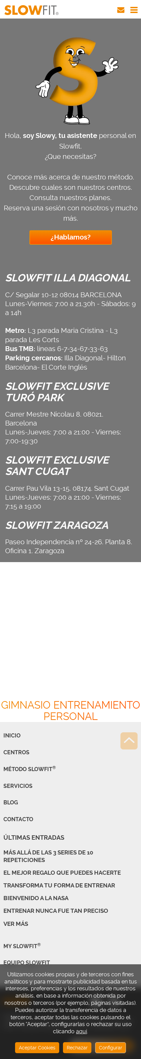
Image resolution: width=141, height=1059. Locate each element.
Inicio (12, 735)
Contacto (18, 819)
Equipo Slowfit (26, 962)
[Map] (70, 648)
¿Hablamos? (71, 237)
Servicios (18, 786)
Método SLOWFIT (29, 769)
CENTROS (16, 752)
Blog (10, 802)
